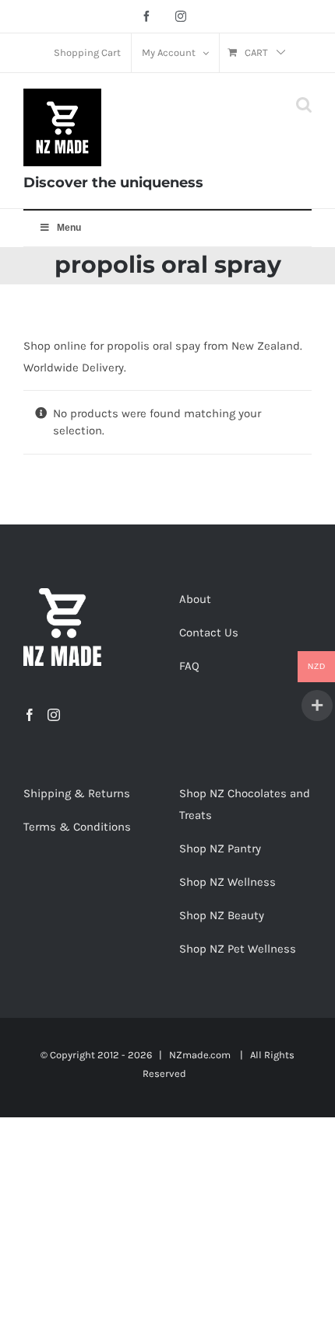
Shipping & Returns (76, 793)
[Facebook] (29, 715)
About (195, 599)
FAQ (189, 666)
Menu (69, 227)
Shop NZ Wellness (227, 882)
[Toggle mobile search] (304, 104)
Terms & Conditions (77, 827)
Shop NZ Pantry (220, 848)
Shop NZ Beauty (221, 915)
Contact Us (208, 632)
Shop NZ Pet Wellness (237, 949)
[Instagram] (54, 715)
